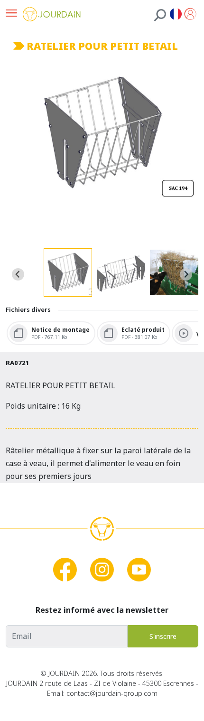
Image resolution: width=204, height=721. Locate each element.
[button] (68, 272)
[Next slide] (186, 274)
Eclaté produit (143, 329)
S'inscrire (162, 636)
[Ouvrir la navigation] (11, 14)
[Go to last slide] (18, 274)
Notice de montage (60, 329)
